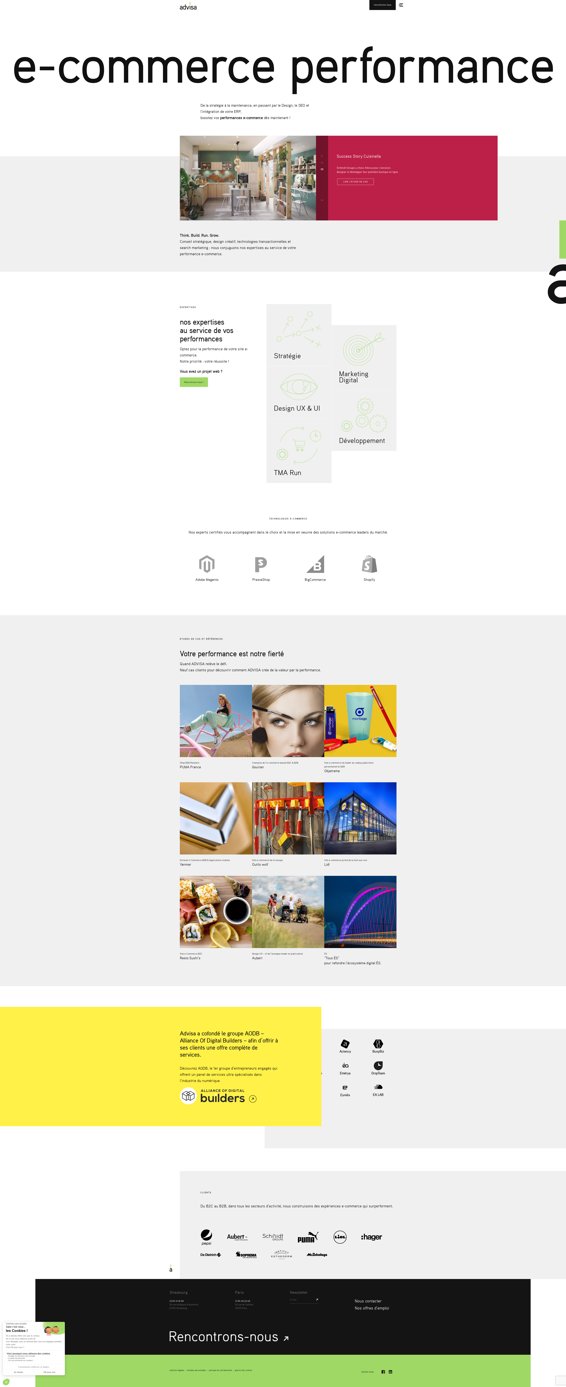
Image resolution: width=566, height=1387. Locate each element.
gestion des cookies (243, 1370)
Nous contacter (368, 1300)
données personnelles (196, 1370)
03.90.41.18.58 (177, 1300)
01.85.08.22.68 (242, 1300)
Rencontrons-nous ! (194, 382)
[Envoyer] (315, 1299)
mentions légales (177, 1370)
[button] (322, 156)
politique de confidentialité (220, 1370)
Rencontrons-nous (225, 1335)
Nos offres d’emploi (372, 1308)
